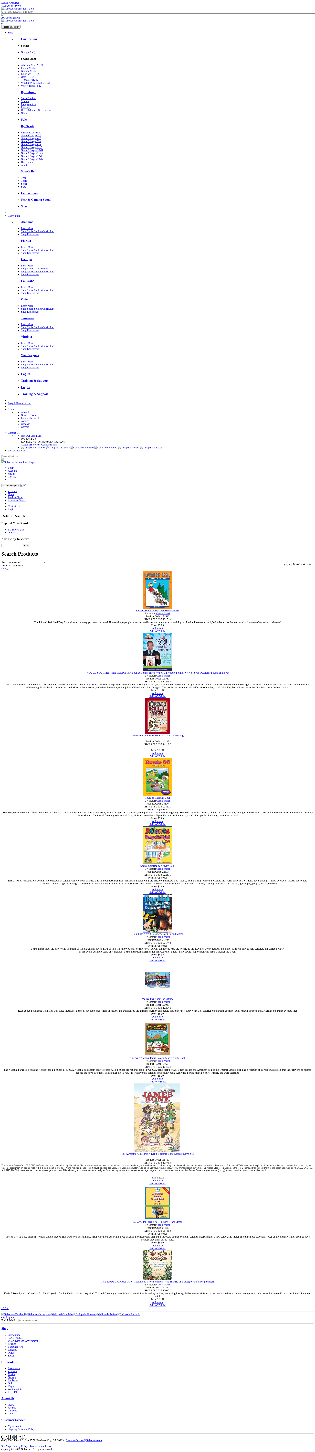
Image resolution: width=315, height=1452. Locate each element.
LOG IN (12, 1392)
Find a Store (29, 193)
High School (27, 162)
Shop (10, 32)
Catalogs (25, 424)
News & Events (29, 415)
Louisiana (27, 281)
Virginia (26, 336)
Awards (25, 421)
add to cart (157, 628)
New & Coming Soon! (36, 199)
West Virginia (30, 355)
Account (12, 470)
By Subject (28, 92)
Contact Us (14, 432)
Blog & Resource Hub (19, 403)
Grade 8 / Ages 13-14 (32, 159)
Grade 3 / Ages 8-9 (31, 144)
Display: (6, 565)
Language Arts (28, 104)
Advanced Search (10, 17)
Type (23, 177)
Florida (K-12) (28, 68)
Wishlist (12, 473)
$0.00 (16, 5)
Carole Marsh (163, 613)
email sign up (8, 1317)
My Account (14, 1426)
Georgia (26, 259)
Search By (28, 171)
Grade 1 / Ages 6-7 (31, 138)
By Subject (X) (16, 529)
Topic (24, 180)
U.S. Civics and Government (36, 110)
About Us (26, 412)
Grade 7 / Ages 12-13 (32, 156)
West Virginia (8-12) (31, 85)
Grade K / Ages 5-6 (31, 135)
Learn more (14, 1368)
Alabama (27, 222)
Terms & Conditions (40, 1446)
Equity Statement (30, 418)
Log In (25, 374)
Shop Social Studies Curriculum (37, 231)
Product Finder (15, 497)
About (11, 409)
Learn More (27, 228)
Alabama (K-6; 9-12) (32, 65)
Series (24, 183)
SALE (11, 1355)
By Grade (27, 126)
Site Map (6, 1446)
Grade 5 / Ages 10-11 (32, 150)
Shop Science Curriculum (34, 268)
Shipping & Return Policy (21, 1429)
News (11, 1404)
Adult (24, 165)
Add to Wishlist (157, 631)
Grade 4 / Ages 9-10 (31, 147)
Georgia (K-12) (29, 71)
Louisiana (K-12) (30, 74)
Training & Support (34, 380)
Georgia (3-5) (28, 52)
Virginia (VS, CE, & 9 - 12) (35, 82)
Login (11, 467)
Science (25, 101)
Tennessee (27, 318)
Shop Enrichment (30, 234)
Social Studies (28, 98)
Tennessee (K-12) (30, 79)
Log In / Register (10, 2)
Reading (25, 107)
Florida (26, 240)
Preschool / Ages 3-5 (31, 132)
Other (24, 113)
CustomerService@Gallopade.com (39, 444)
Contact (6, 5)
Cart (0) (12, 476)
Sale (24, 119)
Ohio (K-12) (27, 76)
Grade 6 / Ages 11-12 (32, 153)
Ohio (24, 299)
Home (11, 494)
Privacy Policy (20, 1446)
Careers (25, 426)
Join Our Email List (31, 435)
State (23, 186)
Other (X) (13, 532)
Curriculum (29, 39)
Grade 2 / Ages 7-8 (31, 141)
